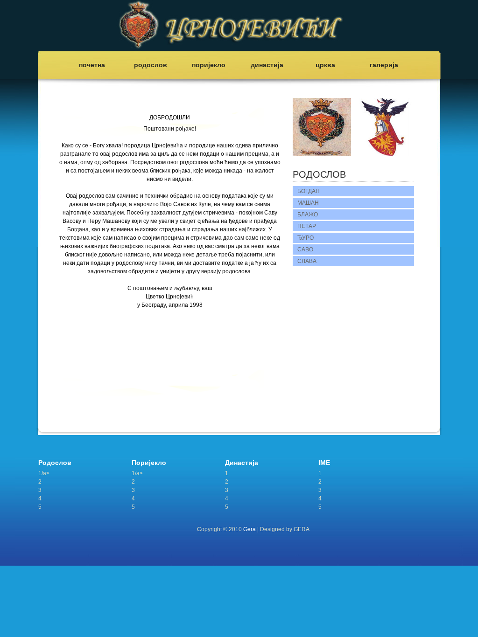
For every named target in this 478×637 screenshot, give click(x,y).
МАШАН (308, 203)
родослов (150, 65)
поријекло (208, 65)
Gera (249, 529)
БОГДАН (308, 191)
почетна (92, 65)
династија (267, 65)
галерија (384, 65)
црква (325, 65)
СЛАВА (306, 261)
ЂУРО (305, 238)
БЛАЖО (307, 214)
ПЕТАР (306, 226)
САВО (305, 249)
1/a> (43, 473)
